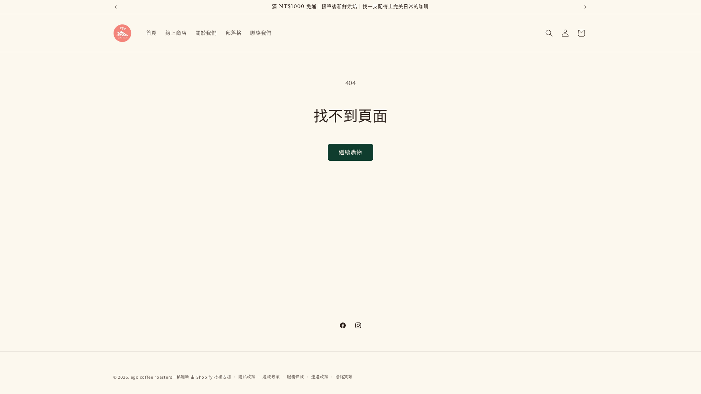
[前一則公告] (116, 7)
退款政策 (271, 376)
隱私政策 (247, 376)
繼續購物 (350, 152)
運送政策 (319, 376)
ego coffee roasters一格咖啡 (160, 377)
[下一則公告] (585, 7)
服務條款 (295, 376)
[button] (549, 33)
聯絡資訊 (344, 376)
